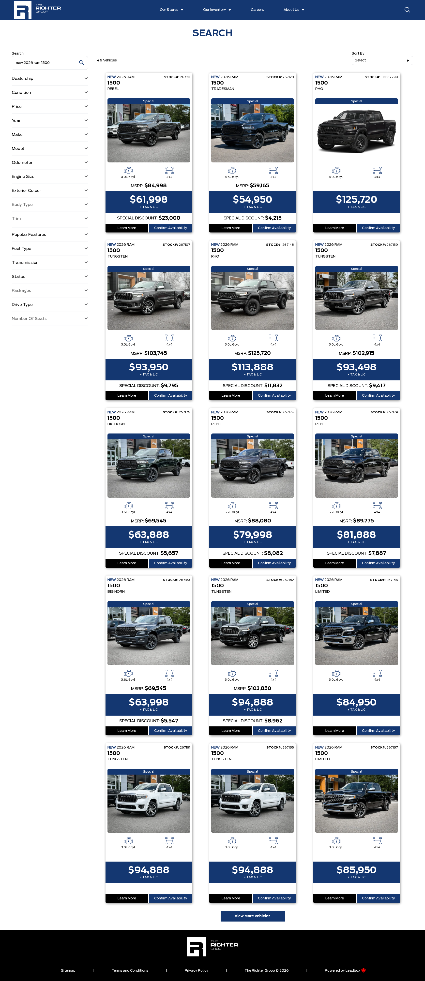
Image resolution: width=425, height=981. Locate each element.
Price (17, 107)
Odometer (22, 163)
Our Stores (169, 10)
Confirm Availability (170, 228)
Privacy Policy (196, 970)
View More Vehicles (253, 916)
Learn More (127, 228)
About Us (291, 10)
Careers (257, 10)
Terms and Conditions (130, 970)
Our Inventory (214, 10)
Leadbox (353, 970)
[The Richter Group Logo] (40, 10)
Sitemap (68, 970)
